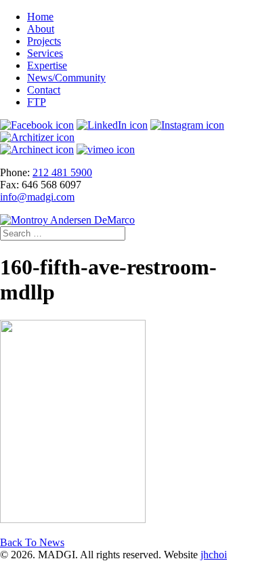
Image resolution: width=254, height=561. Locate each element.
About (40, 29)
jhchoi (213, 554)
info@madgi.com (37, 197)
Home (40, 16)
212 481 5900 (62, 172)
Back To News (32, 542)
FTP (36, 102)
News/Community (66, 77)
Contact (43, 90)
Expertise (47, 65)
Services (45, 53)
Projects (44, 41)
